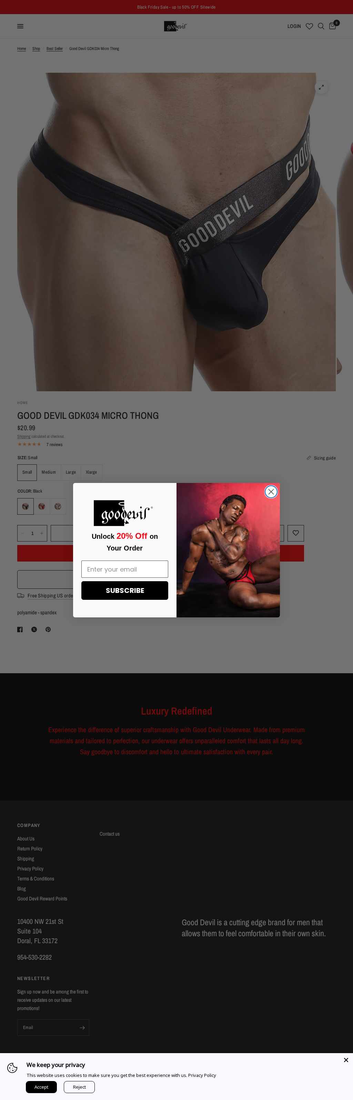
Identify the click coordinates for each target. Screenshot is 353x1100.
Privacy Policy (202, 1075)
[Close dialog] (271, 492)
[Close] (346, 1060)
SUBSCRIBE (125, 590)
